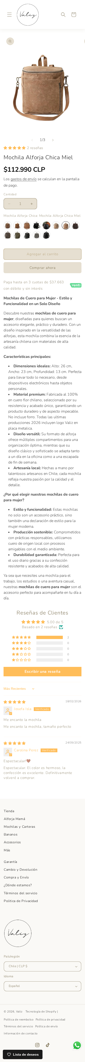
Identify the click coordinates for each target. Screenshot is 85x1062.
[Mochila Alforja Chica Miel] (66, 225)
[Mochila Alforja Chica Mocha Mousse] (75, 225)
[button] (9, 14)
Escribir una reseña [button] (42, 671)
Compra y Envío (16, 877)
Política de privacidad (50, 1019)
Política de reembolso (19, 1019)
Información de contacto (21, 1033)
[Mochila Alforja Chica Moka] (8, 235)
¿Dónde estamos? (18, 885)
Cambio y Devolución (20, 869)
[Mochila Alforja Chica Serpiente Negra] (46, 235)
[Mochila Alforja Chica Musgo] (17, 235)
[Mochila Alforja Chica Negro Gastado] (37, 235)
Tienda (9, 811)
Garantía (10, 862)
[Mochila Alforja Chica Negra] (27, 235)
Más (7, 850)
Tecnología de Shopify (41, 1011)
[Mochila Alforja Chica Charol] (37, 225)
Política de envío (46, 1026)
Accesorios (12, 842)
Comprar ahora (43, 267)
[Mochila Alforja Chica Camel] (17, 225)
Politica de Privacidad (21, 901)
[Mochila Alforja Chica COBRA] (46, 225)
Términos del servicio (21, 893)
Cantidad (10, 194)
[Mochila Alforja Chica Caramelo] (27, 225)
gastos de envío (24, 179)
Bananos (10, 834)
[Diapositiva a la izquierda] (32, 140)
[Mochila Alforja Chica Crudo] (56, 225)
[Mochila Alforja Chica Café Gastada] (8, 225)
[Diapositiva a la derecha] (53, 140)
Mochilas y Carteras (19, 826)
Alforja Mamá (14, 819)
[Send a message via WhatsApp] (77, 1045)
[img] (15, 702)
